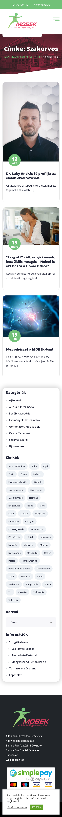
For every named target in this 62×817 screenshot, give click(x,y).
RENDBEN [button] (36, 807)
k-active (24, 513)
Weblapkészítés (15, 759)
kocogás (29, 521)
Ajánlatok (15, 400)
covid (11, 474)
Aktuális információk (22, 407)
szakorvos (13, 584)
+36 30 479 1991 (21, 4)
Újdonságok (16, 446)
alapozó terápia (16, 466)
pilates (11, 560)
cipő (45, 466)
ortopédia (32, 552)
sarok (11, 576)
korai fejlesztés (16, 529)
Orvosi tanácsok (19, 433)
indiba (30, 505)
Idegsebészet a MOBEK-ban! (29, 349)
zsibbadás (38, 592)
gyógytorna (36, 489)
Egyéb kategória (19, 413)
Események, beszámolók (24, 420)
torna (48, 584)
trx (10, 592)
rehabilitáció (43, 568)
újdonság (13, 600)
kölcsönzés (14, 537)
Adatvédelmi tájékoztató (20, 740)
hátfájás (33, 497)
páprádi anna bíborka (19, 568)
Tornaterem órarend (23, 668)
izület (11, 513)
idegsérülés (14, 505)
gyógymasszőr (16, 489)
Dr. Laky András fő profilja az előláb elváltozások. (31, 175)
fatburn (37, 474)
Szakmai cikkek (18, 440)
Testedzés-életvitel (24, 655)
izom (42, 505)
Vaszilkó (22, 592)
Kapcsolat (15, 675)
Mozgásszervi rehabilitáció (29, 662)
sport (40, 576)
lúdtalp (30, 537)
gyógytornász (15, 497)
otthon (47, 552)
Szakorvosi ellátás (23, 649)
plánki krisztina (29, 560)
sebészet (26, 576)
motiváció (28, 545)
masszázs (46, 537)
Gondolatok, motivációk (24, 426)
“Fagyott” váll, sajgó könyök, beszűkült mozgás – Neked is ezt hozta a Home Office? (30, 261)
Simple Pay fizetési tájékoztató (24, 745)
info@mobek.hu (42, 4)
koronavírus (37, 529)
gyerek (37, 482)
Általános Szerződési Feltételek (24, 736)
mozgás (44, 545)
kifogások (40, 513)
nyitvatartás (14, 552)
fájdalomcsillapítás (17, 482)
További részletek (17, 807)
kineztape (13, 521)
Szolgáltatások (18, 642)
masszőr (12, 545)
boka (34, 466)
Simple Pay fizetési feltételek (22, 750)
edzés (24, 474)
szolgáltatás (32, 584)
